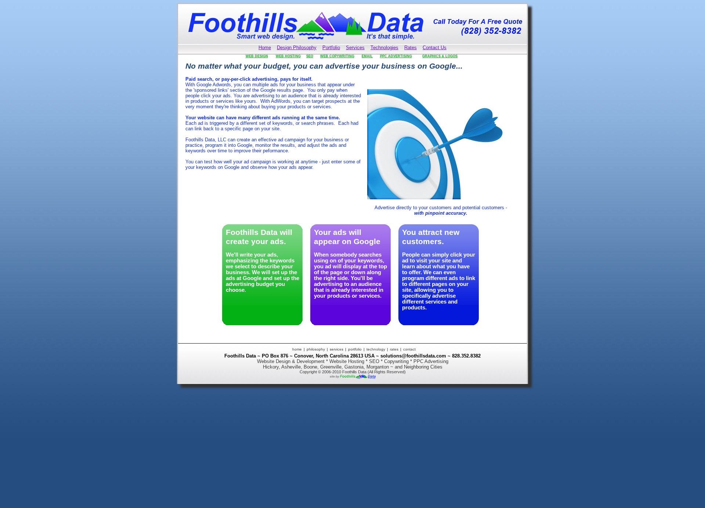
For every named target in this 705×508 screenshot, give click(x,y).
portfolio (355, 349)
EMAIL (367, 56)
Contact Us (434, 47)
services (336, 349)
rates (394, 349)
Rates (410, 47)
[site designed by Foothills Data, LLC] (353, 377)
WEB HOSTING (288, 56)
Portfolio (331, 47)
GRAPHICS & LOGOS (440, 56)
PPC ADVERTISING (396, 56)
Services (355, 47)
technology (375, 349)
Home (264, 47)
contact (409, 349)
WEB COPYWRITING (337, 56)
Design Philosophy (297, 47)
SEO (309, 56)
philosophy (316, 349)
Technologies (384, 47)
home (297, 349)
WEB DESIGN (257, 56)
